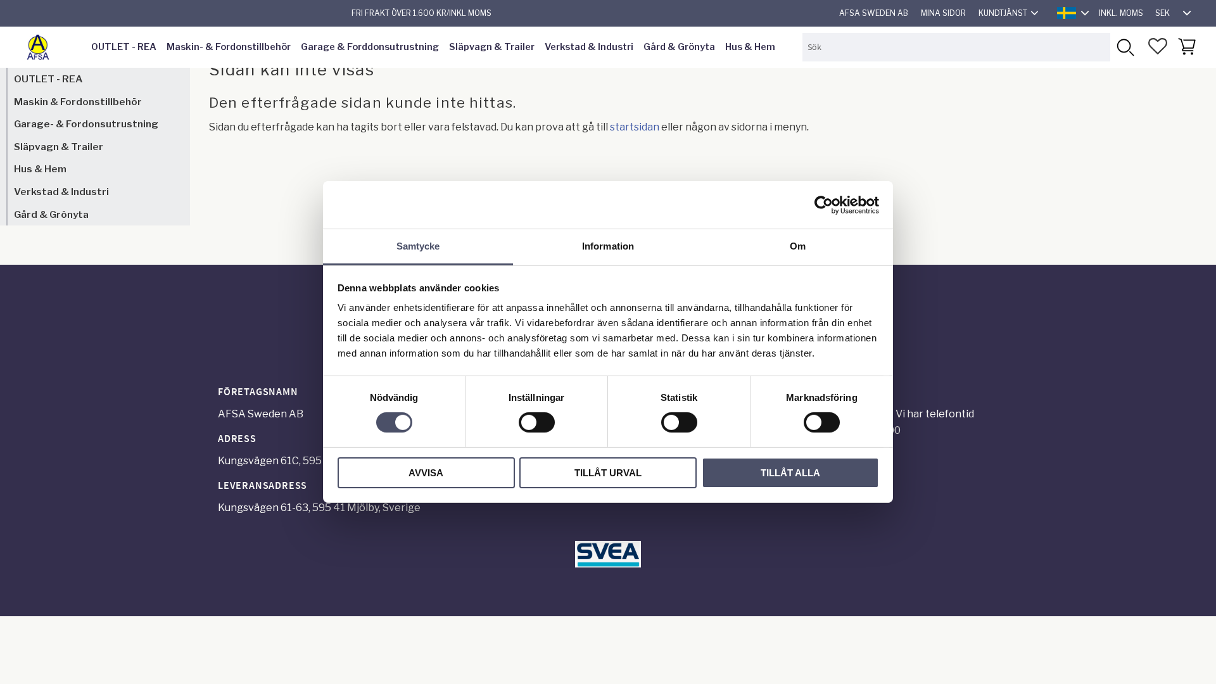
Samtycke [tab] (418, 246)
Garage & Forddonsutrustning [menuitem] (370, 47)
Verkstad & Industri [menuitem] (589, 47)
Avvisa (425, 472)
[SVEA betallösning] (608, 564)
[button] (1157, 46)
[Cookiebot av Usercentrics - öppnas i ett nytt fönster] (823, 204)
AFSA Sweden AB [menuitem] (873, 13)
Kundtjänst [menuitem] (1002, 13)
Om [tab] (798, 246)
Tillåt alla (790, 472)
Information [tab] (608, 246)
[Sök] (1124, 47)
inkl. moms (1121, 13)
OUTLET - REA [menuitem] (123, 47)
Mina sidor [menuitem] (943, 13)
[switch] (537, 422)
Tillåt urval (608, 472)
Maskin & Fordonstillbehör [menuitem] (78, 102)
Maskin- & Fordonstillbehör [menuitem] (229, 47)
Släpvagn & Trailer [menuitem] (492, 47)
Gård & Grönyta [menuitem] (679, 47)
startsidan (634, 127)
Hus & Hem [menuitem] (750, 47)
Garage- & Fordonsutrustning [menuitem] (86, 124)
